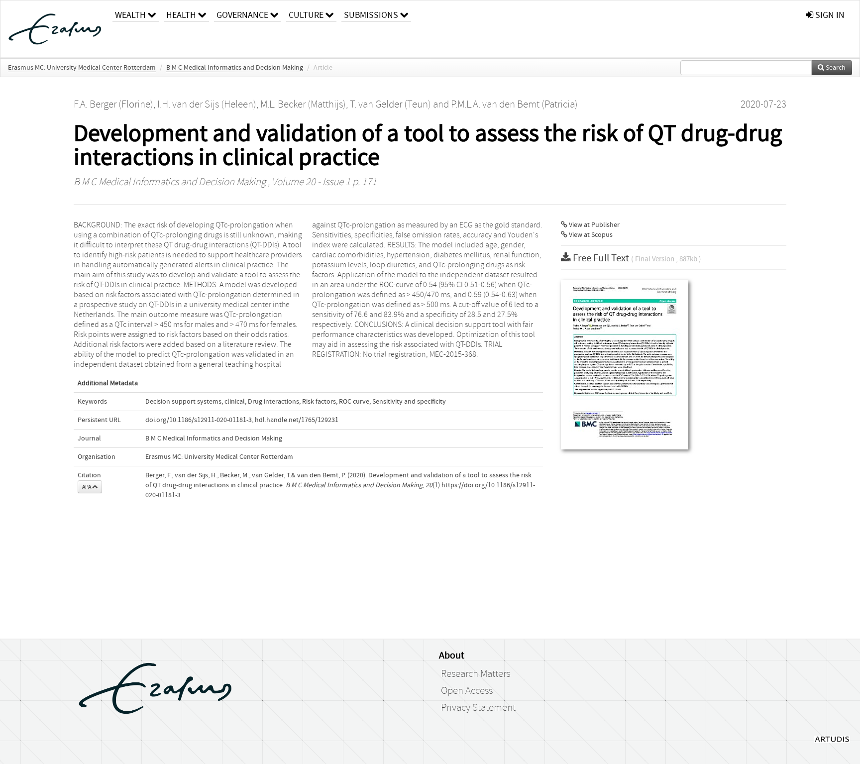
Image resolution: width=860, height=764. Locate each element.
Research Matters (475, 674)
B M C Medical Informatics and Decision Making (234, 68)
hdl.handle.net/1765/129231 (296, 420)
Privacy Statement (478, 708)
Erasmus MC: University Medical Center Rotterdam (82, 68)
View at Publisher (593, 225)
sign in (829, 15)
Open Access (467, 691)
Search (835, 68)
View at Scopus (590, 235)
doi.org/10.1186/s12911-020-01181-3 (198, 420)
